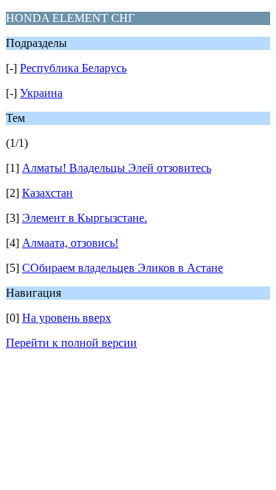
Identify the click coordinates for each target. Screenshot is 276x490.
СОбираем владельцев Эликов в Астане (122, 268)
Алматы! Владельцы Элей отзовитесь (116, 168)
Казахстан (47, 193)
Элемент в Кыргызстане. (84, 218)
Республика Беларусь (73, 68)
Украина (41, 93)
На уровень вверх (66, 317)
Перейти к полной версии (71, 342)
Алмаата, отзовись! (70, 243)
